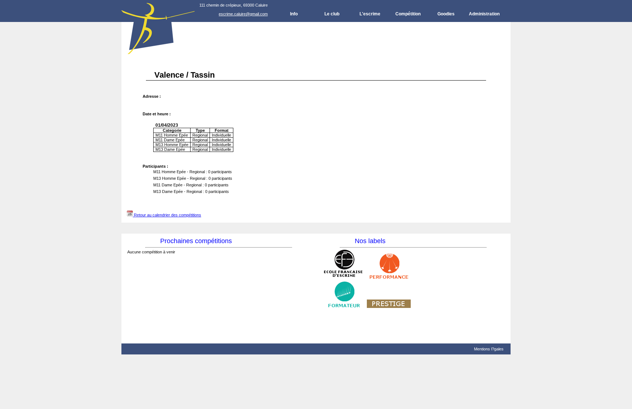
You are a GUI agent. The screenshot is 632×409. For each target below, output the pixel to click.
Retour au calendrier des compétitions (167, 215)
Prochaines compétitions (196, 241)
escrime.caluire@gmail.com (243, 14)
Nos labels (370, 241)
